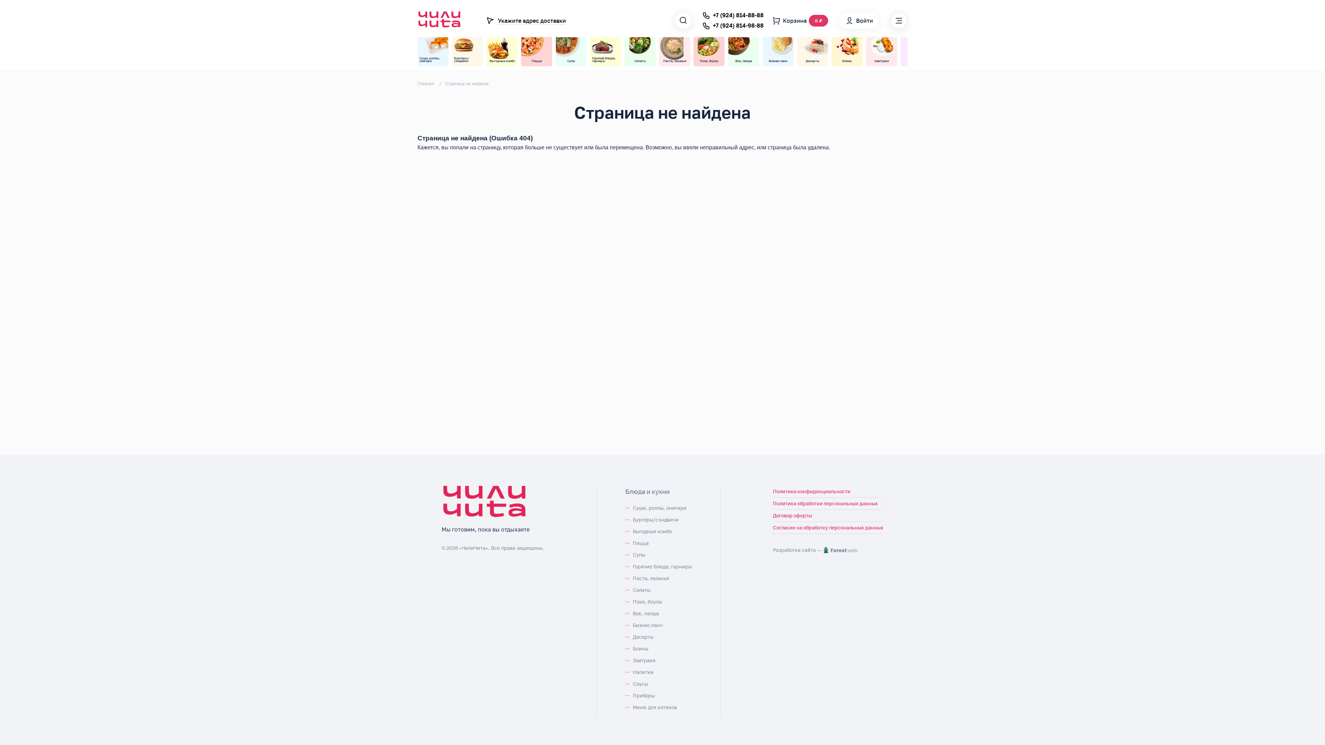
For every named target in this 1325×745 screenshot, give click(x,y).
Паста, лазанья (651, 578)
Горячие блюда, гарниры (662, 566)
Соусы (640, 684)
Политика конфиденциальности (812, 491)
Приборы (644, 695)
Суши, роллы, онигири (660, 508)
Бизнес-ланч (648, 625)
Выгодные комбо (652, 531)
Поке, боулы (647, 602)
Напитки (643, 672)
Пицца (641, 543)
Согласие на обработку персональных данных (828, 527)
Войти (864, 20)
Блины (640, 649)
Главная (426, 83)
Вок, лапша (646, 613)
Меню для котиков (655, 707)
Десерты (643, 637)
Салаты (641, 590)
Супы (639, 555)
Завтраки (644, 660)
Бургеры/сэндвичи (656, 520)
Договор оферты (792, 515)
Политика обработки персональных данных (825, 503)
